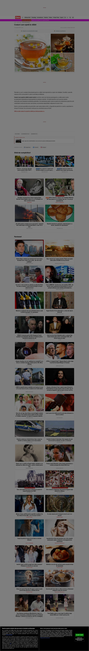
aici (10, 643)
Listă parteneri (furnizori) (45, 637)
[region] (44, 638)
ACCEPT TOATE (79, 635)
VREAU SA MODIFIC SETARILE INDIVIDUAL (79, 639)
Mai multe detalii (9, 634)
